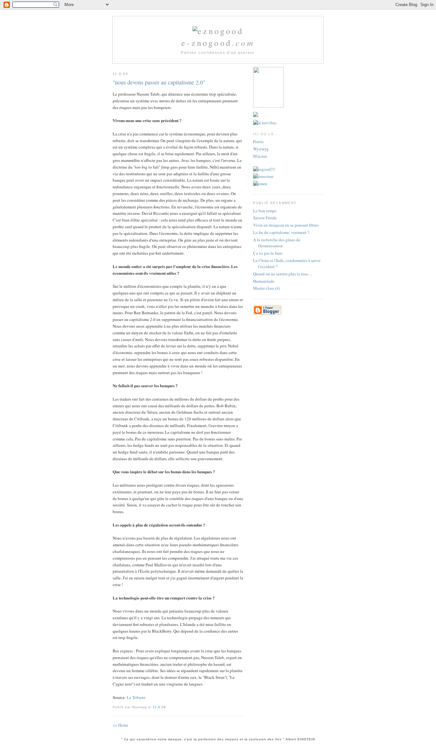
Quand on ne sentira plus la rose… (282, 274)
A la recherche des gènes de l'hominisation (276, 243)
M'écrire (260, 156)
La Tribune (136, 697)
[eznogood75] (264, 169)
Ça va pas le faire (267, 253)
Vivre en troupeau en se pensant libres (286, 225)
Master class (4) (266, 288)
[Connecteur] (263, 176)
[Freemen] (260, 183)
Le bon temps (264, 211)
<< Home (120, 725)
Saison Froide (265, 218)
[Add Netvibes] (264, 123)
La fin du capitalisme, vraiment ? (281, 232)
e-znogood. (218, 42)
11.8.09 (159, 707)
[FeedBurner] (255, 115)
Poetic (258, 141)
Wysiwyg (261, 149)
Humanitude (263, 281)
